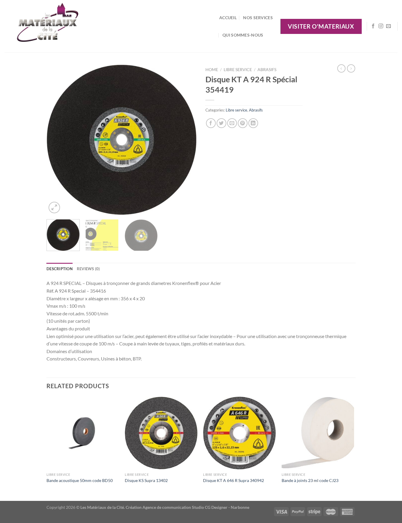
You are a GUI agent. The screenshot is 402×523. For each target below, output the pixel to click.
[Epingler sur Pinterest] (242, 123)
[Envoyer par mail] (232, 123)
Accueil (228, 17)
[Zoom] (54, 207)
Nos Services (258, 17)
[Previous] (57, 139)
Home (211, 69)
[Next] (186, 139)
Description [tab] (59, 268)
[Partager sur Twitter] (221, 123)
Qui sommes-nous (242, 34)
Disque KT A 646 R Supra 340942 (233, 480)
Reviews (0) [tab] (88, 268)
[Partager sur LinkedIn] (253, 123)
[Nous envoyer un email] (388, 26)
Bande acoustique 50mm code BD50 (79, 480)
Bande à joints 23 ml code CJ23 (310, 480)
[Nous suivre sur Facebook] (373, 26)
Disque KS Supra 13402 (146, 480)
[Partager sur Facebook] (211, 123)
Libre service (238, 69)
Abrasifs (267, 69)
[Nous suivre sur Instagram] (380, 26)
